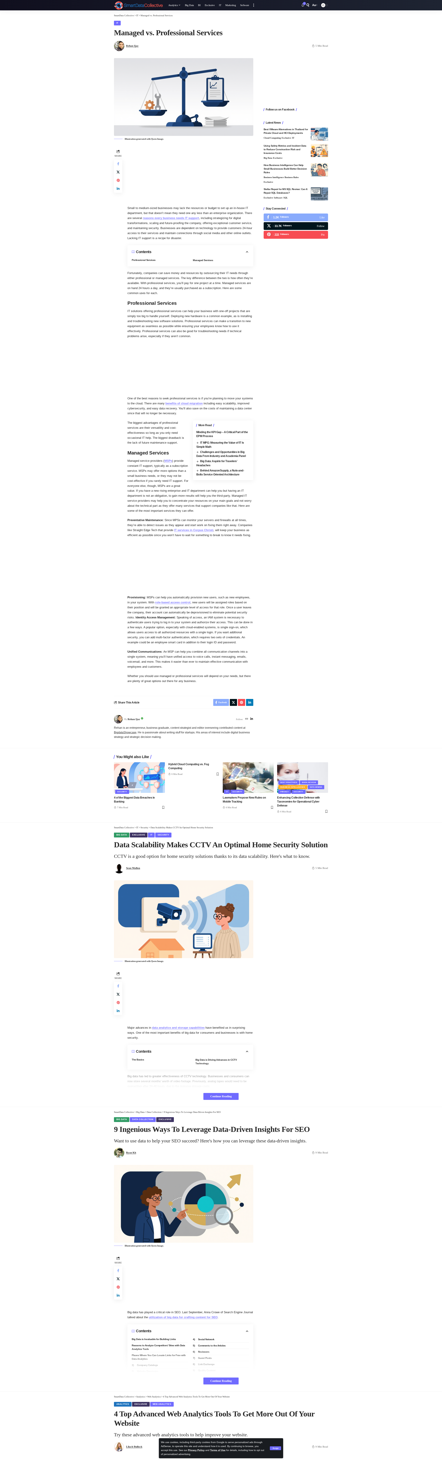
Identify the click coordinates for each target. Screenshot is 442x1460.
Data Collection (142, 1119)
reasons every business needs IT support (171, 218)
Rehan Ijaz (132, 45)
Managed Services (203, 260)
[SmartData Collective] (138, 5)
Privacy (284, 792)
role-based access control (172, 602)
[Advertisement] (190, 173)
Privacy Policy (196, 1450)
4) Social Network (203, 1339)
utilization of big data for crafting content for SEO (183, 1317)
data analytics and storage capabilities (178, 1027)
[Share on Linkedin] (118, 188)
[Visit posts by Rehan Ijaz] (118, 719)
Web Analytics (162, 1404)
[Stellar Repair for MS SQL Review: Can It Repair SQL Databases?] (319, 193)
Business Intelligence (274, 177)
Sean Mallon (133, 868)
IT (117, 23)
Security (122, 792)
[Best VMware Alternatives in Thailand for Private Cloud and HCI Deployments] (319, 134)
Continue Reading (221, 1096)
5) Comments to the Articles (209, 1345)
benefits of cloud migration (184, 403)
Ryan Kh (131, 1152)
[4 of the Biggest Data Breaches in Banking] (139, 777)
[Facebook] (296, 217)
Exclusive (286, 138)
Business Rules (292, 177)
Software (278, 197)
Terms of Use (217, 1450)
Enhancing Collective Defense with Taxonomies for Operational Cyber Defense (298, 801)
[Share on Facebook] (118, 164)
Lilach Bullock (134, 1446)
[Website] (246, 719)
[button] (275, 1448)
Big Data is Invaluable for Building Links (154, 1339)
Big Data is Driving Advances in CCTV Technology (216, 1061)
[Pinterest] (296, 235)
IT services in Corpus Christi (193, 530)
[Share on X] (118, 172)
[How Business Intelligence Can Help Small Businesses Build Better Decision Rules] (319, 169)
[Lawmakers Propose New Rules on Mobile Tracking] (248, 777)
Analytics (122, 1404)
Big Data (268, 158)
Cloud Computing (272, 138)
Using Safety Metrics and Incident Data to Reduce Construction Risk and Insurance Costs (285, 149)
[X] (296, 226)
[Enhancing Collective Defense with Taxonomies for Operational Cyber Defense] (302, 777)
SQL (285, 197)
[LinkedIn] (251, 719)
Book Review (309, 782)
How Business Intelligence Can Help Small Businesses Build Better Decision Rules (285, 169)
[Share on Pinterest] (118, 180)
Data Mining (316, 787)
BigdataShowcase (125, 732)
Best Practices (288, 782)
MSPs (168, 460)
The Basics (138, 1059)
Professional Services (144, 260)
